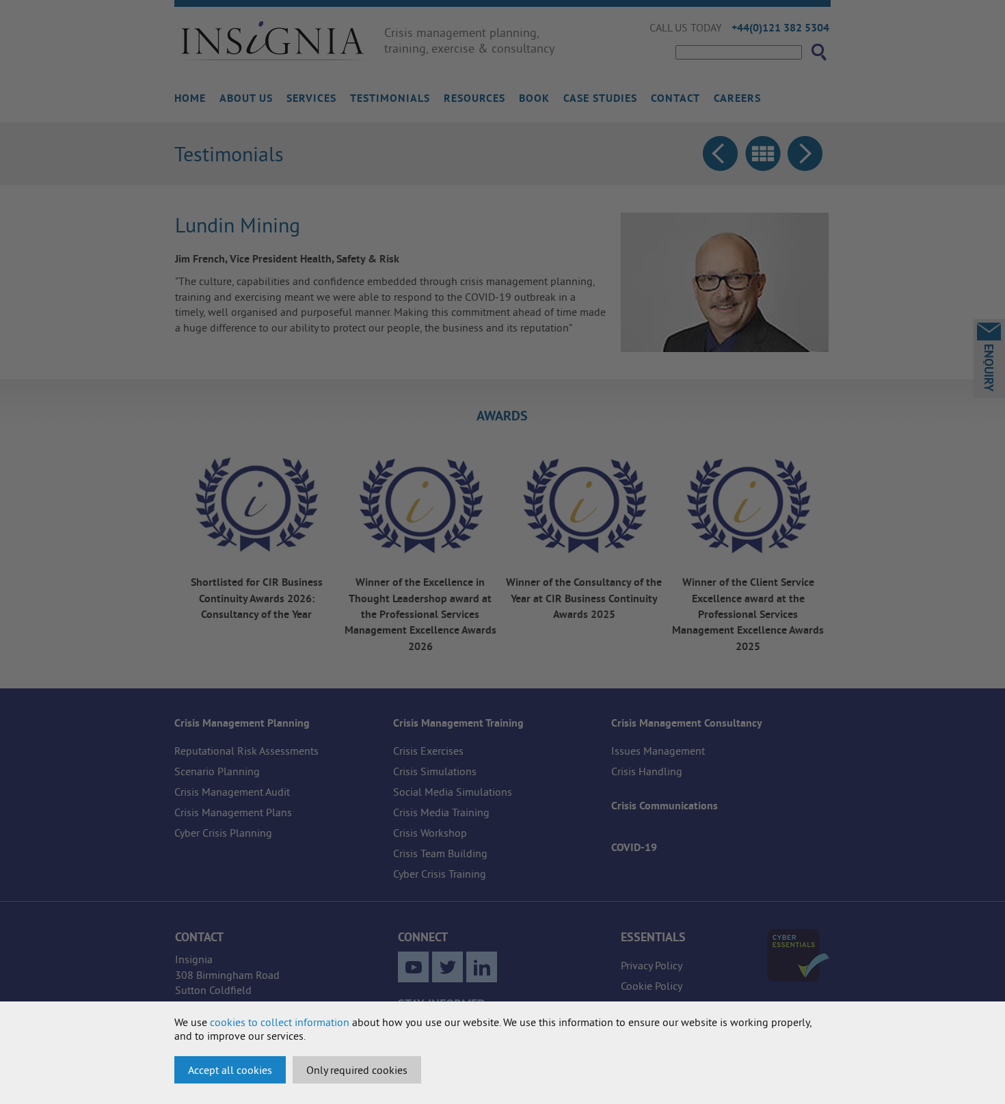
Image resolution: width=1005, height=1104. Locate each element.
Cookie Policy (651, 986)
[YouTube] (413, 967)
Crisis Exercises (428, 750)
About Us (246, 98)
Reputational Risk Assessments (246, 750)
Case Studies (600, 98)
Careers (737, 98)
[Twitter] (447, 967)
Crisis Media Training (441, 812)
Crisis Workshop (430, 832)
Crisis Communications (664, 805)
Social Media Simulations (452, 791)
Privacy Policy (651, 965)
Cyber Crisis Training (439, 873)
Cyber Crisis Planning (223, 832)
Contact (675, 98)
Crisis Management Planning (242, 723)
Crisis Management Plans (233, 812)
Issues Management (658, 750)
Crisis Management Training (458, 723)
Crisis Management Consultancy (686, 723)
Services (311, 98)
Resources (474, 98)
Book (534, 98)
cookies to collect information (279, 1022)
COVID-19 (634, 847)
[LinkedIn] (481, 967)
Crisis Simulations (435, 771)
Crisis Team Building (440, 853)
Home (190, 98)
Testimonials (390, 98)
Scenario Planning (217, 771)
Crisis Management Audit (232, 791)
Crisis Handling (646, 771)
